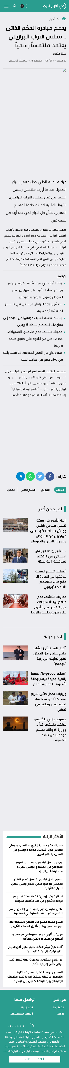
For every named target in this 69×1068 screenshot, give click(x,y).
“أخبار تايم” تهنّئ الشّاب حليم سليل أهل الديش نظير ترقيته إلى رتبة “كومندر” (49, 656)
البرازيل (45, 489)
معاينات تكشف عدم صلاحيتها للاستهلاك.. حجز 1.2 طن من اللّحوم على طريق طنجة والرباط (35, 338)
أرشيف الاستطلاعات (21, 1013)
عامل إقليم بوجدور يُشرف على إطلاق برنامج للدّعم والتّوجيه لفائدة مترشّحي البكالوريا (36, 911)
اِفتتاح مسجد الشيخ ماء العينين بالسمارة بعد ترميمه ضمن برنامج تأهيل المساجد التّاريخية (36, 924)
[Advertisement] (34, 141)
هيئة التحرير (59, 53)
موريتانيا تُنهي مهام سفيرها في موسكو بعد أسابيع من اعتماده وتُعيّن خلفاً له (36, 936)
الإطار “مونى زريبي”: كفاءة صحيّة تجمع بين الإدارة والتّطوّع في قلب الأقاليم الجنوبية (37, 898)
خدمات (60, 1013)
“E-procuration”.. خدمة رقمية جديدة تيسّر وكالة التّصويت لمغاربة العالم (48, 678)
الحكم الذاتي (28, 489)
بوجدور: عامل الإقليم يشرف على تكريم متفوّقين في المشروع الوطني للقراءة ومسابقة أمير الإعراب (39, 867)
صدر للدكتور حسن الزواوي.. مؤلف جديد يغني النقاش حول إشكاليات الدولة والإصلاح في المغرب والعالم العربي (35, 850)
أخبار (51, 19)
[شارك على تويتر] (40, 476)
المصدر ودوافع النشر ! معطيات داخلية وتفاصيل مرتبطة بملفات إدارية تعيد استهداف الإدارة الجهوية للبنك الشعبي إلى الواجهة (35, 977)
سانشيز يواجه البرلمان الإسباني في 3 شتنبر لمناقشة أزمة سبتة (50, 556)
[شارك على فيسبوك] (49, 476)
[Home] (63, 18)
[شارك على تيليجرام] (20, 476)
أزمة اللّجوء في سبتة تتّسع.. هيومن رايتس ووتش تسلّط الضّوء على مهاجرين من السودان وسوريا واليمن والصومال (34, 290)
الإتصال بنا (58, 1007)
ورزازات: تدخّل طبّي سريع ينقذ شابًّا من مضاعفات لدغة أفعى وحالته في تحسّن (48, 701)
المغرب (10, 489)
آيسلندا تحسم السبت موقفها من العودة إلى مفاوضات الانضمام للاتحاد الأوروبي (50, 579)
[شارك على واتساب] (30, 476)
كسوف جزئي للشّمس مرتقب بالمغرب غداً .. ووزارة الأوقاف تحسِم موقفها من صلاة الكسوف (50, 729)
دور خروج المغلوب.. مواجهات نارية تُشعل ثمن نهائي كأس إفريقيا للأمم (36, 962)
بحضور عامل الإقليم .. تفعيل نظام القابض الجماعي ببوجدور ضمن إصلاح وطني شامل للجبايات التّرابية (37, 884)
